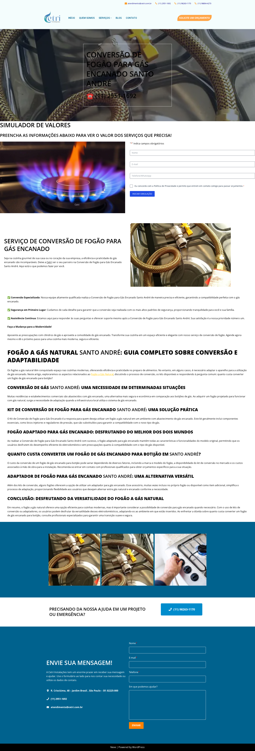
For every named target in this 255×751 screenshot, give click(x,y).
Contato (131, 18)
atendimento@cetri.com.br (140, 3)
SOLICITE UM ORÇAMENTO (194, 17)
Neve (113, 747)
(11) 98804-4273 (204, 3)
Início (71, 18)
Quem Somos (87, 18)
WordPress (138, 747)
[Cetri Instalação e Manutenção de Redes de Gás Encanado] (53, 17)
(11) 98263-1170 (184, 3)
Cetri (49, 262)
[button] (111, 17)
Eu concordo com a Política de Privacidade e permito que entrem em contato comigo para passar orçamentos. (189, 186)
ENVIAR (136, 725)
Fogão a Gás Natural (102, 374)
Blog (119, 18)
